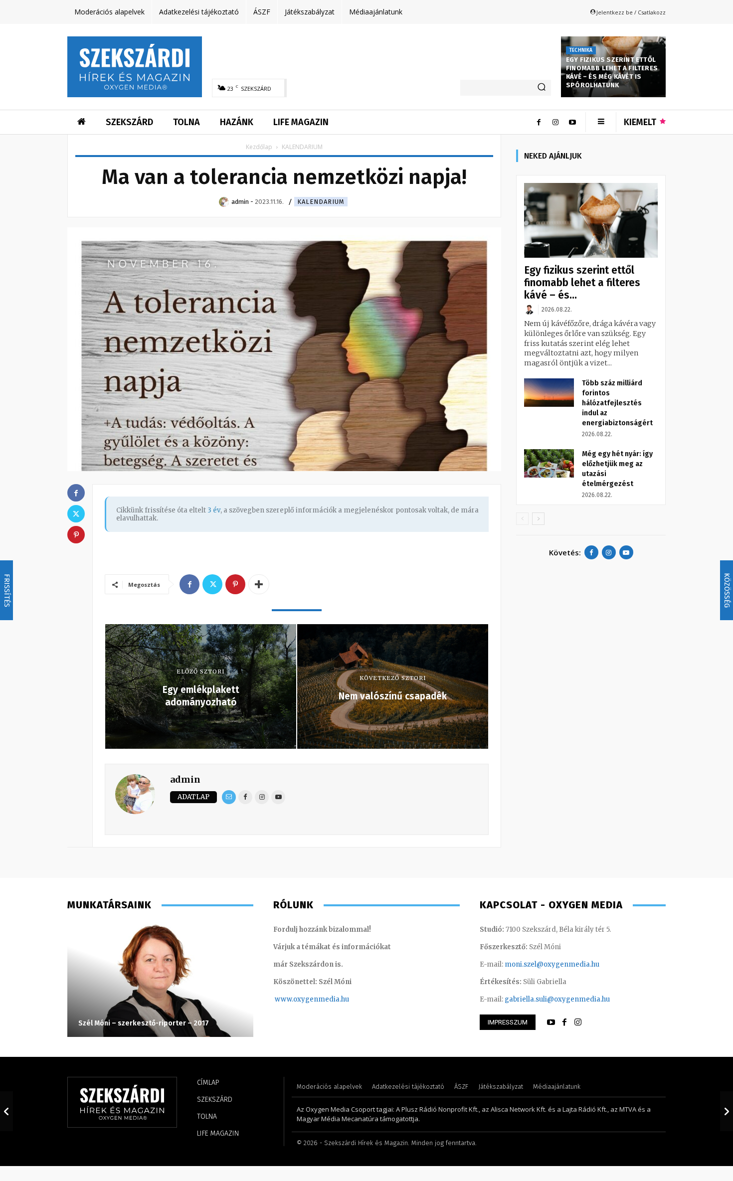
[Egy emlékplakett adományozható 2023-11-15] (6, 1111)
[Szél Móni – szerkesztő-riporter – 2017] (160, 979)
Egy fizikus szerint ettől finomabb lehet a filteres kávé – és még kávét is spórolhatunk (612, 72)
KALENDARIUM (321, 201)
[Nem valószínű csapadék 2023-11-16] (726, 1111)
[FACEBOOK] (564, 1022)
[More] (258, 584)
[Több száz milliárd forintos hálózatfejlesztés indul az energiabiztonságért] (549, 392)
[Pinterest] (235, 584)
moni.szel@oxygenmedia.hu (552, 964)
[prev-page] (522, 518)
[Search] (541, 88)
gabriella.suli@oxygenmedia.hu (557, 999)
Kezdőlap (259, 147)
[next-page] (538, 518)
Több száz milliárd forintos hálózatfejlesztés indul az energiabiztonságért (617, 403)
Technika (581, 50)
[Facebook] (539, 122)
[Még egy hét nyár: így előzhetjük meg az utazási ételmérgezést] (549, 463)
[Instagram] (555, 122)
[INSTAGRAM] (578, 1022)
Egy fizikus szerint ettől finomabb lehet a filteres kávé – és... (582, 283)
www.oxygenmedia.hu (312, 999)
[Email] (229, 797)
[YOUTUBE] (551, 1022)
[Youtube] (572, 122)
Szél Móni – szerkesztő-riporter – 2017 (143, 1023)
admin (185, 779)
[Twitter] (212, 584)
